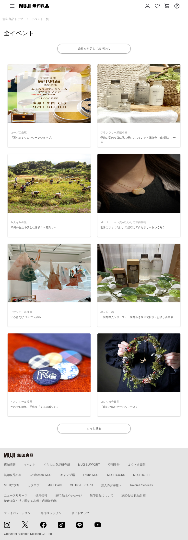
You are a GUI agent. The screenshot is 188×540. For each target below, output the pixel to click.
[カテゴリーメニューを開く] (12, 6)
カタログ (33, 485)
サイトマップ (80, 513)
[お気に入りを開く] (157, 6)
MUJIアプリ (12, 485)
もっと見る (94, 428)
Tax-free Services (141, 485)
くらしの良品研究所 (57, 464)
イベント (29, 464)
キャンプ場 (67, 475)
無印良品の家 (13, 475)
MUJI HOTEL (142, 475)
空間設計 (114, 464)
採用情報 (41, 495)
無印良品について (101, 495)
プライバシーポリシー (18, 513)
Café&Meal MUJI (41, 475)
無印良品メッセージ (68, 495)
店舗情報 (10, 464)
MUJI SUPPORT (89, 464)
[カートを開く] (167, 6)
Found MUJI (91, 475)
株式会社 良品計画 (133, 495)
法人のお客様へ (111, 485)
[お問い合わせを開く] (177, 6)
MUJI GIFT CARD (81, 485)
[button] (147, 6)
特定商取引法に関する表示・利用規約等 (30, 501)
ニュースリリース (15, 495)
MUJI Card (54, 485)
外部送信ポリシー (52, 513)
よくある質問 (136, 464)
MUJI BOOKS (116, 475)
